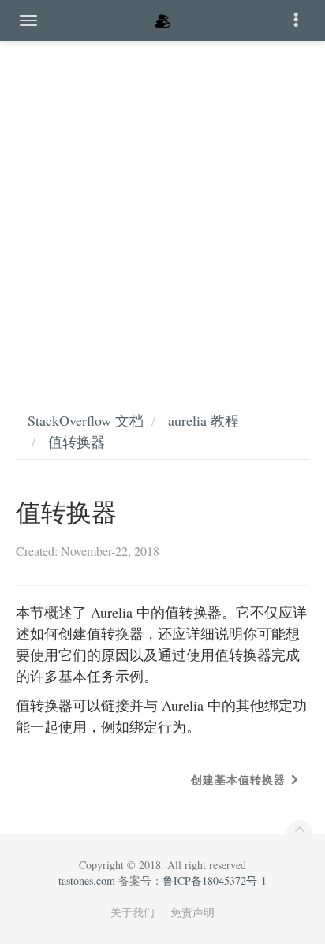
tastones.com (86, 880)
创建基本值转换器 (238, 779)
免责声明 (192, 912)
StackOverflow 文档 (86, 420)
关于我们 (132, 912)
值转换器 (76, 441)
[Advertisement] (162, 209)
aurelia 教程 (203, 420)
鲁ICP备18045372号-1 (214, 880)
